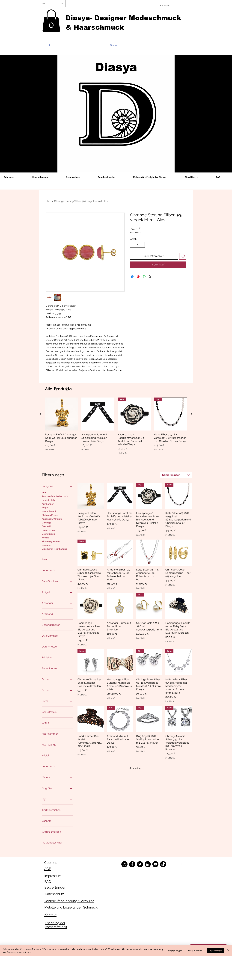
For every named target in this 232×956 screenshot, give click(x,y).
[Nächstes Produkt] (191, 414)
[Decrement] (133, 244)
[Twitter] (140, 864)
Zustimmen (216, 950)
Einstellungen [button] (175, 950)
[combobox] (176, 475)
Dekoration (47, 526)
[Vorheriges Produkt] (40, 414)
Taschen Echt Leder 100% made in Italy (55, 498)
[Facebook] (132, 864)
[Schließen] (228, 950)
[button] (51, 20)
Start (48, 201)
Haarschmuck (49, 511)
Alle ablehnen (194, 950)
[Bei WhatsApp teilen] (144, 277)
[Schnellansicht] (61, 414)
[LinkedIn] (148, 864)
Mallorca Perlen (50, 515)
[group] (116, 426)
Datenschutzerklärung (19, 952)
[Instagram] (124, 864)
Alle (44, 492)
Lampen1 (46, 545)
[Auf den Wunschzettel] (182, 256)
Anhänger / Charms (52, 519)
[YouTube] (155, 864)
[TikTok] (163, 864)
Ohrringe (46, 522)
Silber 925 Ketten (50, 541)
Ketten (45, 537)
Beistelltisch (48, 534)
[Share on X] (150, 277)
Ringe (45, 507)
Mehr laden (134, 768)
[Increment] (142, 244)
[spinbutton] (137, 244)
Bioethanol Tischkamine (54, 549)
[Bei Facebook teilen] (132, 277)
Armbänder (48, 504)
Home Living (48, 530)
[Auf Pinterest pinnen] (138, 277)
